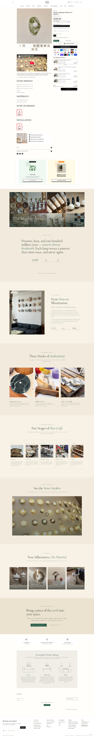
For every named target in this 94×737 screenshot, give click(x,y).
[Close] (57, 356)
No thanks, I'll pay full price (47, 377)
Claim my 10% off (47, 374)
